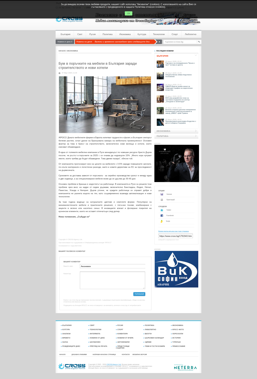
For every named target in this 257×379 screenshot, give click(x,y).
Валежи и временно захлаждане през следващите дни (122, 41)
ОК (128, 13)
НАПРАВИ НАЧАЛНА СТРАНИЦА (104, 354)
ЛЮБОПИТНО (150, 329)
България (65, 34)
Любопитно (190, 34)
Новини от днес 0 (65, 42)
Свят (79, 34)
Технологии (159, 34)
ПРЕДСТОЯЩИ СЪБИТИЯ (122, 347)
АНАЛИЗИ (66, 334)
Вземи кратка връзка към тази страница (173, 231)
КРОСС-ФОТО (178, 329)
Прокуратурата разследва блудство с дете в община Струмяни (180, 122)
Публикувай (139, 294)
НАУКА (65, 342)
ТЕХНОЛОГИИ (95, 329)
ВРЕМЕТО (66, 338)
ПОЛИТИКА (149, 325)
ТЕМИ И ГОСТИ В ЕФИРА (155, 346)
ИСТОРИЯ (176, 338)
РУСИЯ (120, 325)
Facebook (170, 215)
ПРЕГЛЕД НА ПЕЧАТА (98, 346)
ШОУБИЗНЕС (95, 342)
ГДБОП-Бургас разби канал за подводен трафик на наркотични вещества (179, 88)
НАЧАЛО (62, 51)
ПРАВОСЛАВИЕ (178, 346)
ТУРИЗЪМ (176, 342)
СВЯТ (92, 325)
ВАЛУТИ (148, 334)
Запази (169, 194)
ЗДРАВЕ (148, 342)
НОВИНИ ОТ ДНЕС (97, 338)
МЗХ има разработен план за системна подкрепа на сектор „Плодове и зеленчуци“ (177, 99)
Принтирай (170, 200)
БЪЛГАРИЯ (67, 325)
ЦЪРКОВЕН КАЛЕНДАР (154, 338)
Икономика (125, 34)
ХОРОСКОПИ (177, 334)
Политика (107, 34)
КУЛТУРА (66, 329)
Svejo (168, 221)
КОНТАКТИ (126, 354)
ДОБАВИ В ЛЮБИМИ (79, 354)
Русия (92, 34)
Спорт (175, 34)
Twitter (168, 210)
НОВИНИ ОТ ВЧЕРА (125, 338)
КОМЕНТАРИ (122, 334)
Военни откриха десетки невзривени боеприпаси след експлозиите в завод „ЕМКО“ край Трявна (180, 111)
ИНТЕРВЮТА (95, 334)
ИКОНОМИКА (72, 51)
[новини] (69, 19)
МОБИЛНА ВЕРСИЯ (140, 354)
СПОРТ (120, 329)
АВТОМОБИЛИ (123, 342)
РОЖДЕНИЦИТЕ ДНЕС (71, 346)
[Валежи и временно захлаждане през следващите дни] (158, 42)
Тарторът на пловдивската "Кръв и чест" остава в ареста (180, 64)
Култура (142, 34)
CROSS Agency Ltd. (113, 364)
